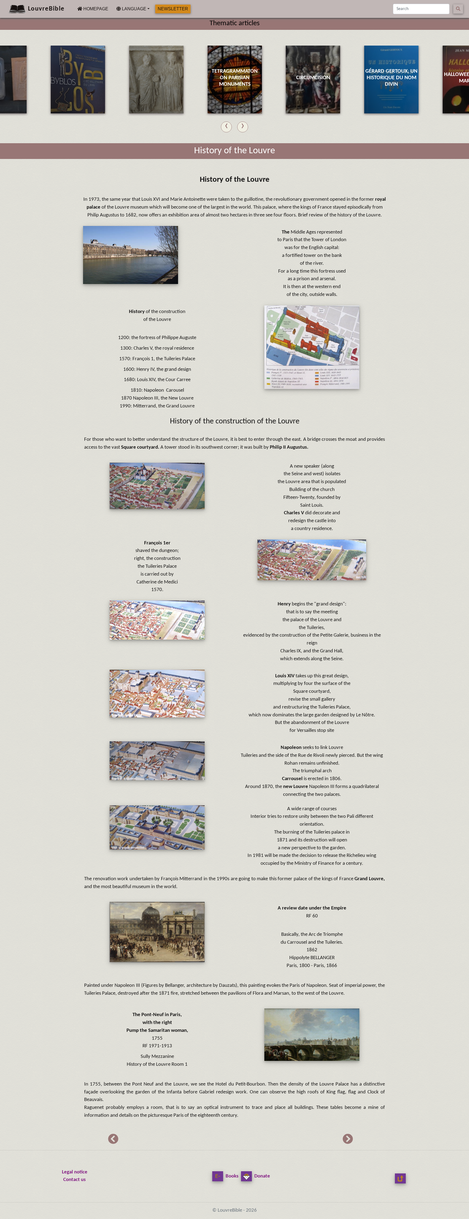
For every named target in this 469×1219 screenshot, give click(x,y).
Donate (261, 1176)
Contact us (74, 1179)
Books (231, 1176)
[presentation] (226, 126)
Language (133, 9)
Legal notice (74, 1172)
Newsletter (173, 9)
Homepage (95, 8)
